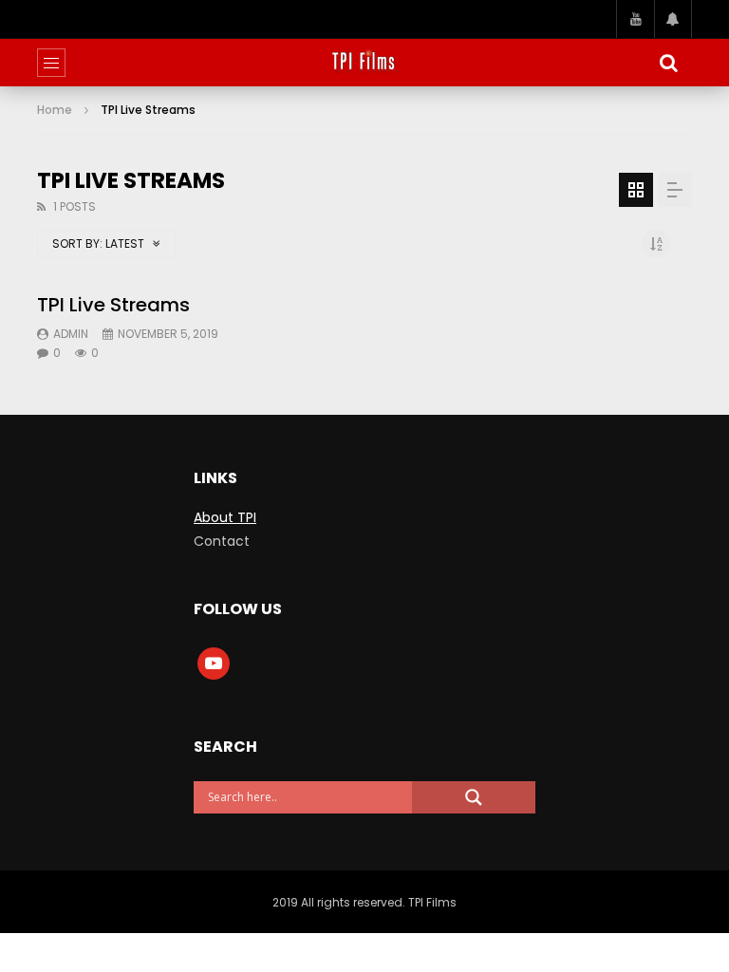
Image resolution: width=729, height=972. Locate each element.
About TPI (225, 517)
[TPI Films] (364, 62)
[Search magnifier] (473, 797)
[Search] (668, 62)
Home (54, 110)
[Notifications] (673, 19)
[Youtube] (635, 19)
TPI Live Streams (113, 304)
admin (70, 334)
